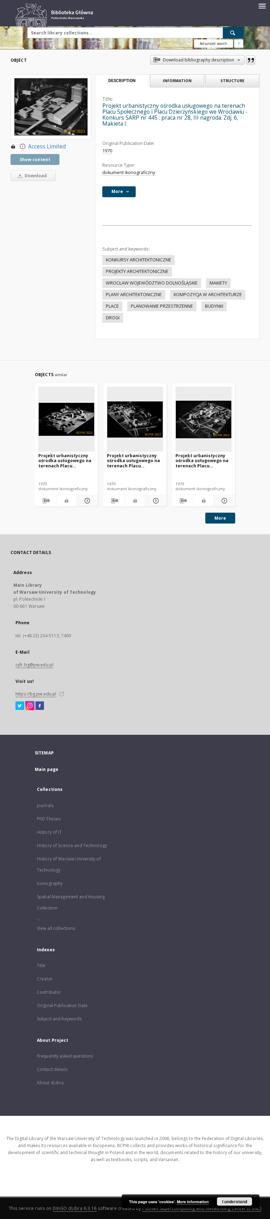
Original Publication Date (62, 1005)
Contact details (52, 1069)
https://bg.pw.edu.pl (35, 694)
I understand (234, 1201)
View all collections (56, 928)
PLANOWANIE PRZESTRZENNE (162, 306)
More (220, 518)
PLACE (112, 306)
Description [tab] (121, 80)
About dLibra (50, 1083)
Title (41, 965)
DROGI (113, 318)
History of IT (49, 832)
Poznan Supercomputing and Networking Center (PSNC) (201, 1208)
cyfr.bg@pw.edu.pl (34, 665)
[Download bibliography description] (45, 500)
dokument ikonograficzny (128, 172)
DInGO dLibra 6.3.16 (75, 1208)
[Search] (233, 32)
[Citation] (250, 60)
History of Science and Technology (72, 845)
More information (193, 1201)
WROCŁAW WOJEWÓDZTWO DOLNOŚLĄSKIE (152, 283)
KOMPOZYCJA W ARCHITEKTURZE (208, 295)
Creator (45, 979)
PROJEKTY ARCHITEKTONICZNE (137, 271)
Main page (46, 769)
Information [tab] (177, 80)
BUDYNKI (214, 306)
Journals (45, 805)
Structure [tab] (232, 80)
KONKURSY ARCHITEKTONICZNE (138, 260)
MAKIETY (218, 283)
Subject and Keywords (59, 1019)
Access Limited (47, 146)
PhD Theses (48, 819)
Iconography (50, 883)
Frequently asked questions (65, 1056)
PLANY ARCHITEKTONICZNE (134, 295)
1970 (107, 151)
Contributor (49, 992)
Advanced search (213, 43)
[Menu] (262, 5)
